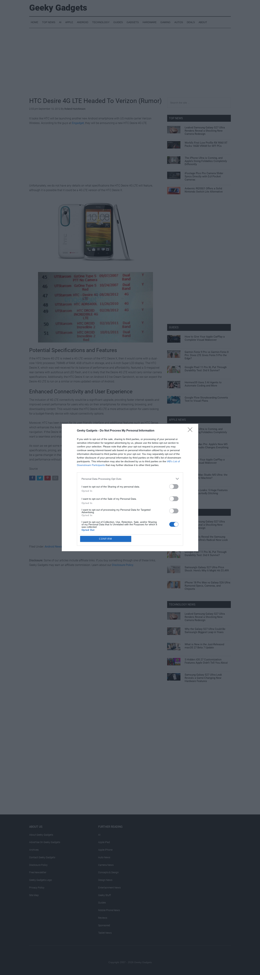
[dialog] (130, 487)
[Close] (191, 430)
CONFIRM (105, 538)
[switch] (173, 486)
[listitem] (130, 479)
